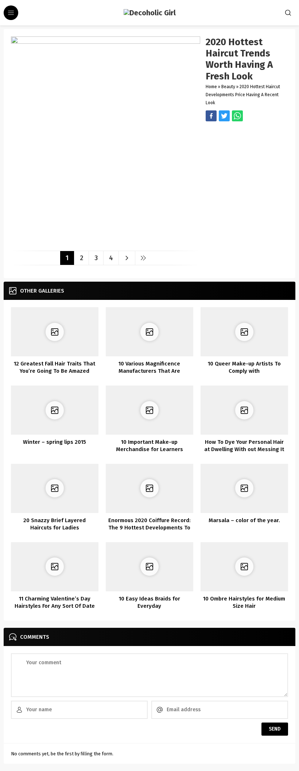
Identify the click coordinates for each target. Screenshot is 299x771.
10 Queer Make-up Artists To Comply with (244, 367)
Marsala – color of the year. (244, 520)
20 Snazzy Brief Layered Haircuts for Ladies (54, 524)
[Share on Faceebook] (224, 115)
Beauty (228, 86)
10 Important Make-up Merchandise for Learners (149, 446)
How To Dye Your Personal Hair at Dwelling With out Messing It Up (244, 449)
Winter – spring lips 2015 (54, 442)
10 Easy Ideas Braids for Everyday (149, 602)
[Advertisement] (247, 163)
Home (211, 86)
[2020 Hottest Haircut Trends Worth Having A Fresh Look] (105, 242)
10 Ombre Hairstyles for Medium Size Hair (244, 602)
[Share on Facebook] (211, 115)
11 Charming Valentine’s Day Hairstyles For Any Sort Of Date (55, 602)
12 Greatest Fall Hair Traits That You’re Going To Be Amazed (54, 367)
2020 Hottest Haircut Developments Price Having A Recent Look (243, 94)
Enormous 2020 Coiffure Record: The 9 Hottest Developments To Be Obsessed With (149, 527)
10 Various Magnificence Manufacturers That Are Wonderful (149, 370)
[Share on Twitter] (237, 115)
